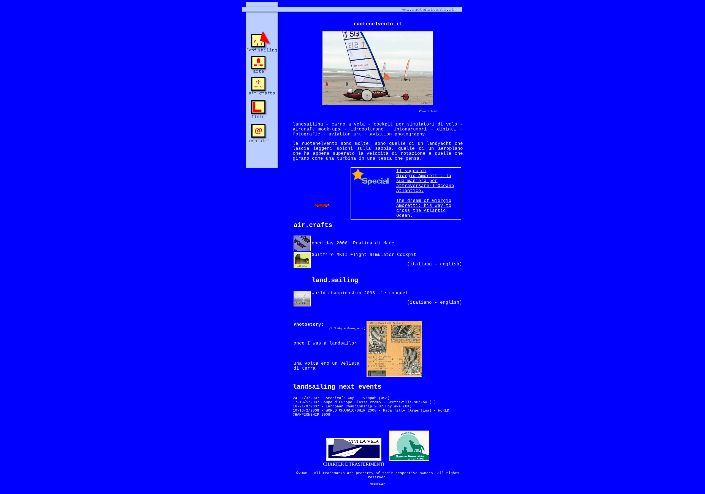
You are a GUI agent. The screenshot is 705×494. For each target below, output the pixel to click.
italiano (421, 264)
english (449, 264)
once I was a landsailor (325, 343)
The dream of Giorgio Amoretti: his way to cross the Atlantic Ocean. (423, 208)
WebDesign (377, 483)
